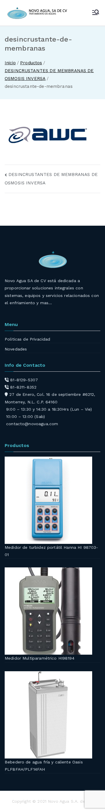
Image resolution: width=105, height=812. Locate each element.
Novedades (16, 349)
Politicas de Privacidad (27, 339)
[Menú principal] (95, 12)
